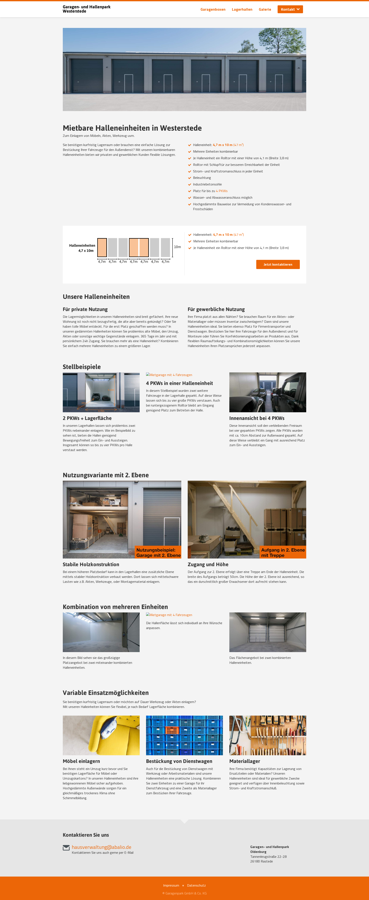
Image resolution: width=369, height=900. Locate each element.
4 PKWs (222, 190)
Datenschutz (196, 885)
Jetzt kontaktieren (278, 264)
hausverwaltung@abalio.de (101, 847)
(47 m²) (228, 144)
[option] (184, 69)
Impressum (171, 885)
